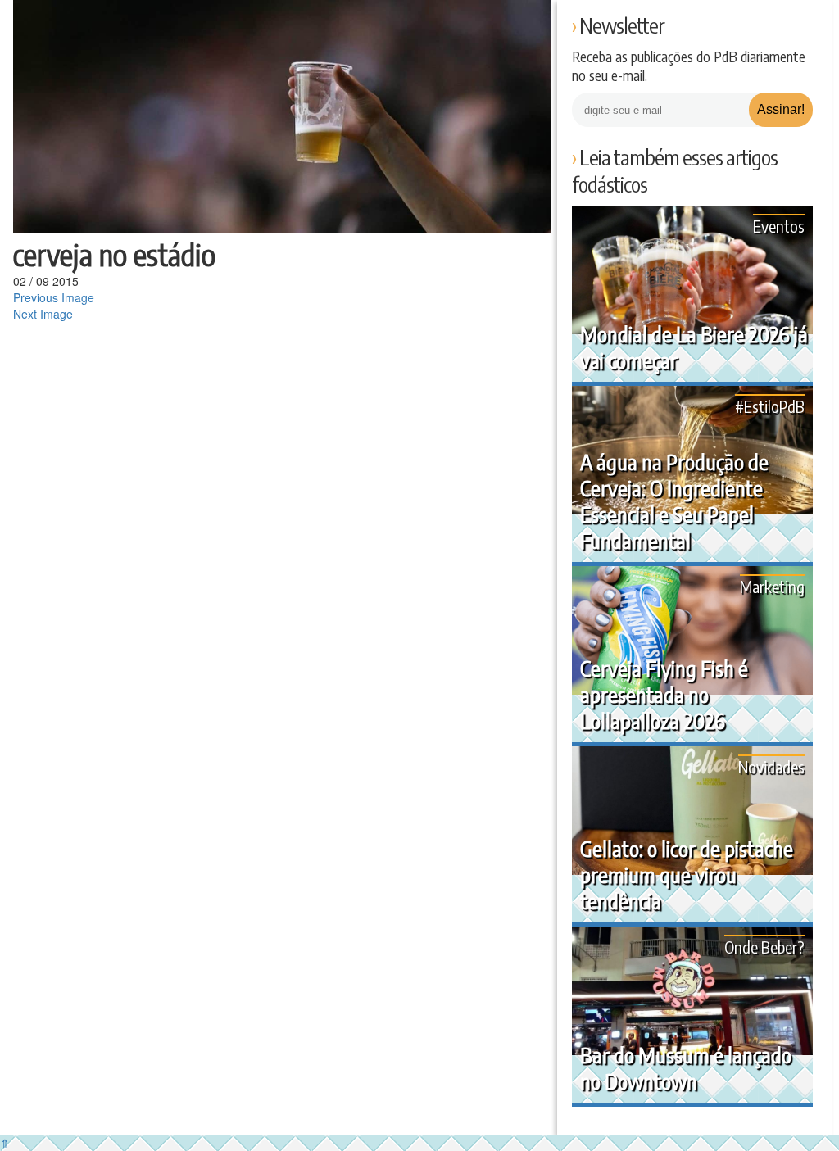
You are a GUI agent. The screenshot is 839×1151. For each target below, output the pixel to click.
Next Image (43, 314)
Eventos (779, 225)
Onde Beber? (764, 946)
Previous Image (53, 297)
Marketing (772, 586)
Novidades (771, 766)
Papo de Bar (47, 24)
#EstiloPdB (770, 406)
